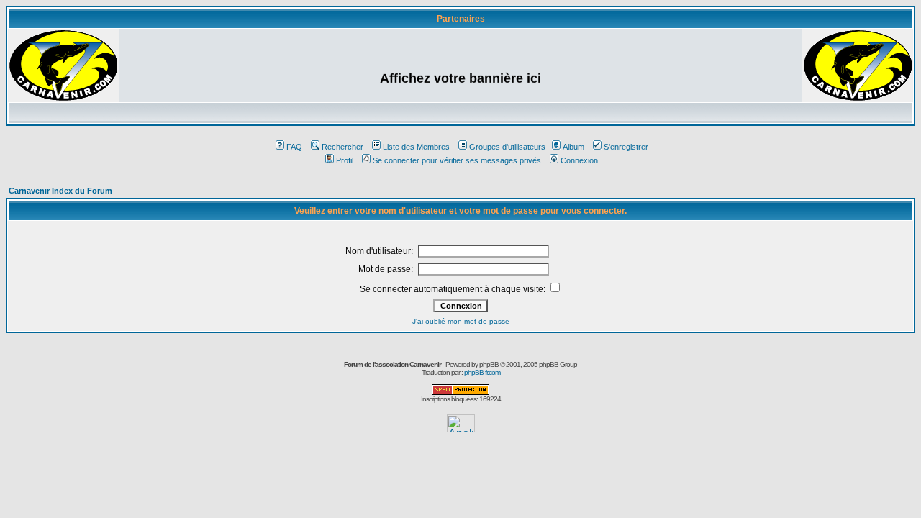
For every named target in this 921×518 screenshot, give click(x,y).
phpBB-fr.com (482, 372)
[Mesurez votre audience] (461, 428)
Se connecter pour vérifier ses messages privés (457, 160)
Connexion (579, 160)
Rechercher (342, 146)
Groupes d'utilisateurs (507, 146)
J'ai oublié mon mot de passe (460, 321)
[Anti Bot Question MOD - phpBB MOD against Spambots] (460, 392)
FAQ (294, 146)
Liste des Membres (416, 146)
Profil (344, 160)
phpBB (489, 364)
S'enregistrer (626, 146)
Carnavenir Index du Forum (60, 190)
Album (573, 146)
